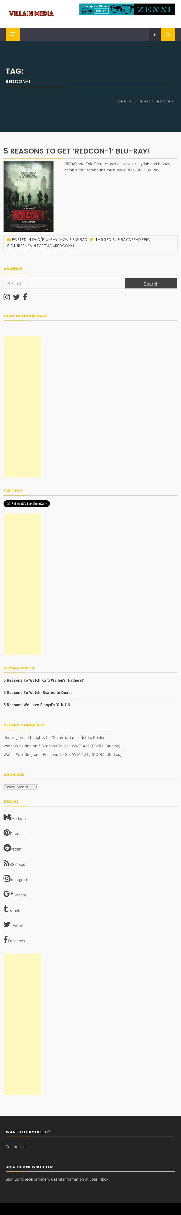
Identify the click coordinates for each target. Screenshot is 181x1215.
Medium (18, 818)
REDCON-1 (64, 245)
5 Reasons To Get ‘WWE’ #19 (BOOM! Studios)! (80, 746)
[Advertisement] (22, 407)
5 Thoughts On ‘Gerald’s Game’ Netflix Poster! (65, 737)
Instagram (19, 880)
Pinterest (18, 834)
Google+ (20, 895)
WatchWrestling (18, 746)
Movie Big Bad (73, 239)
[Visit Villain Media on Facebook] (25, 298)
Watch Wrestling (18, 754)
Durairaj (11, 737)
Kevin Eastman (39, 245)
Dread (135, 239)
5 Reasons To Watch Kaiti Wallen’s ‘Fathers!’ (44, 680)
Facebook (16, 941)
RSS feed (17, 864)
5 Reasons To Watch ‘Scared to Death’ (38, 692)
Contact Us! (16, 1147)
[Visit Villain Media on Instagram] (7, 298)
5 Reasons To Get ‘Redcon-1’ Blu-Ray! (77, 151)
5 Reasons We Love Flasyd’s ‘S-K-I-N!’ (38, 705)
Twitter (17, 925)
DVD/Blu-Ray (45, 239)
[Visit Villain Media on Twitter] (16, 298)
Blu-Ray (120, 239)
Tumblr (14, 910)
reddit (16, 849)
